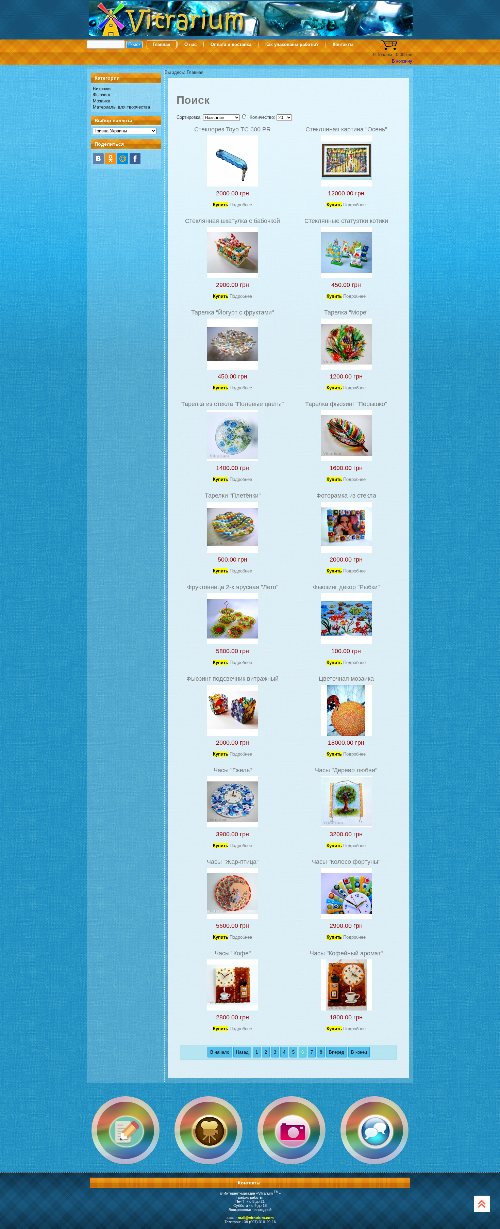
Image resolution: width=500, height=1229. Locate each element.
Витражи (102, 88)
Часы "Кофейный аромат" (346, 953)
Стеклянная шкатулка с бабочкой (232, 220)
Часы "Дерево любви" (346, 770)
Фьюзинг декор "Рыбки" (346, 587)
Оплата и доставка (231, 44)
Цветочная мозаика (346, 678)
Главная (161, 44)
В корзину (402, 61)
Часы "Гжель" (233, 770)
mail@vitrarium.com (256, 1218)
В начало (219, 1052)
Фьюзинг (102, 94)
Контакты (343, 44)
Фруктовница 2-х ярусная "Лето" (232, 587)
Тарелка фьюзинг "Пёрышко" (346, 404)
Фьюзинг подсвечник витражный (232, 678)
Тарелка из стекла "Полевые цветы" (232, 404)
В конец (359, 1052)
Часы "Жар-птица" (233, 861)
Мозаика (101, 100)
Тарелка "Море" (346, 312)
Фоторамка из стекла (346, 495)
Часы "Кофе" (233, 953)
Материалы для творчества (121, 107)
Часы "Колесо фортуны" (346, 861)
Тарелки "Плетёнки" (233, 495)
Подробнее (241, 204)
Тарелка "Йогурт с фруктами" (232, 312)
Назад (242, 1052)
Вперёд (336, 1052)
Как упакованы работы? (292, 44)
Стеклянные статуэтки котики (346, 220)
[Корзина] (388, 48)
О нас (190, 44)
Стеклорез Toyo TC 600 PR (232, 129)
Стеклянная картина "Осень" (346, 129)
